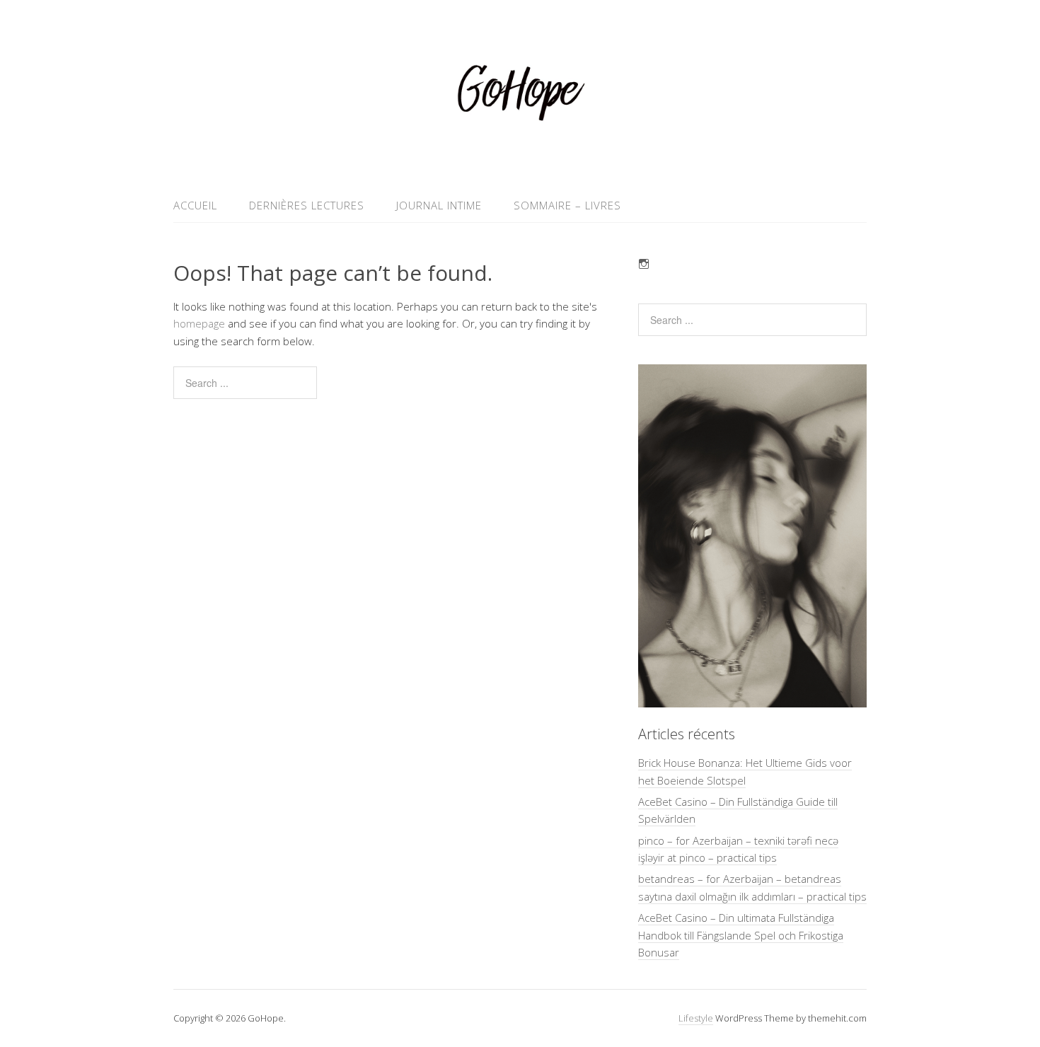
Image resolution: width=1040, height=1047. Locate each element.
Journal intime (439, 205)
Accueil (195, 205)
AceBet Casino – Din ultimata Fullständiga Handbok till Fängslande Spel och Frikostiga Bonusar (740, 934)
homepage (199, 323)
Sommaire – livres (567, 205)
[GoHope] (520, 154)
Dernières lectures (306, 205)
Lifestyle (695, 1018)
